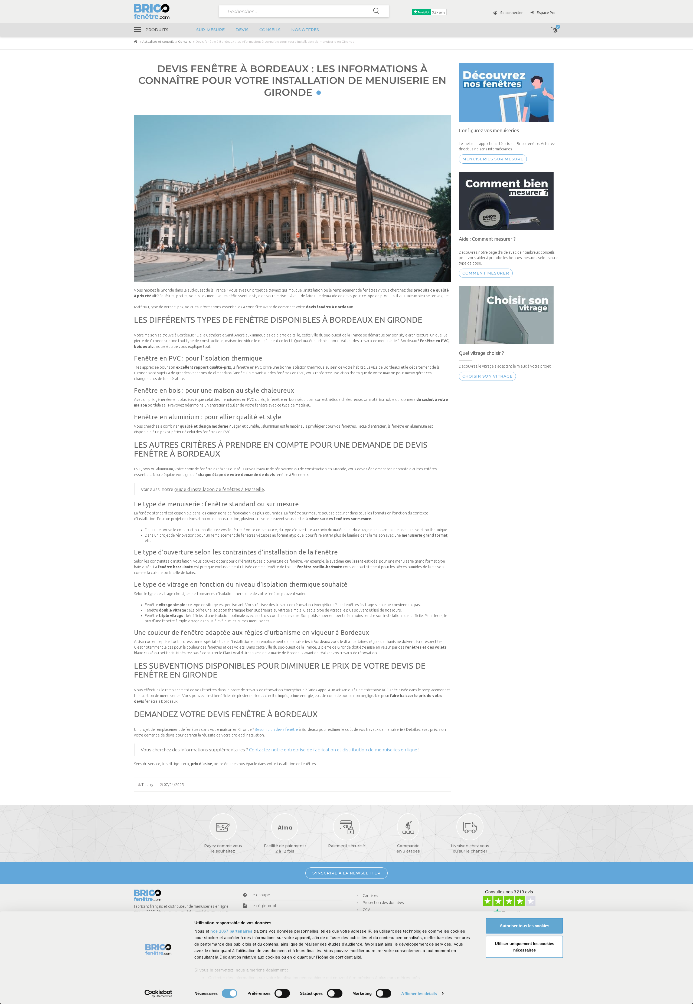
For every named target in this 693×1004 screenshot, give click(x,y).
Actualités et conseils (158, 41)
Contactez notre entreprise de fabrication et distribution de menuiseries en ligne (333, 749)
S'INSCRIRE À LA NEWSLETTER (346, 873)
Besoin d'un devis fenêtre (276, 729)
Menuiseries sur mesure (492, 159)
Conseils (269, 29)
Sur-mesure (210, 29)
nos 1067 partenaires (231, 931)
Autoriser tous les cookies (524, 925)
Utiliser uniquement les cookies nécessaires (524, 946)
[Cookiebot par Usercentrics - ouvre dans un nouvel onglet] (158, 993)
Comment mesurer (485, 273)
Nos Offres (305, 29)
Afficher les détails (419, 993)
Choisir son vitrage (487, 376)
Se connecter (511, 13)
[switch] (282, 993)
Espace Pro (545, 13)
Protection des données (383, 902)
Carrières (370, 895)
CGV (366, 909)
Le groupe (260, 894)
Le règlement (263, 905)
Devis (242, 29)
